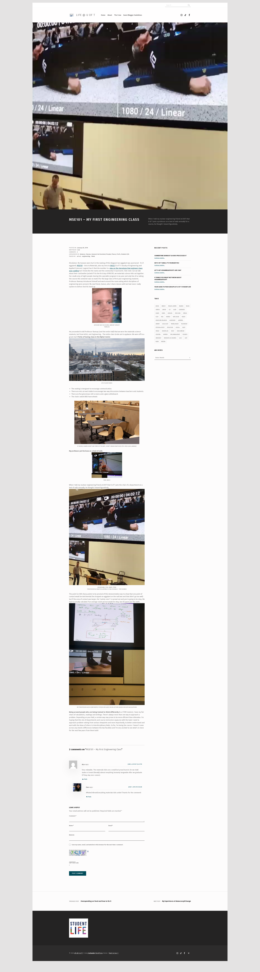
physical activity (160, 327)
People (108, 254)
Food (157, 316)
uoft (186, 338)
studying (158, 334)
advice (157, 306)
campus (158, 309)
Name (71, 825)
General (94, 254)
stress (157, 330)
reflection (170, 327)
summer (165, 334)
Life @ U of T (85, 15)
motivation (184, 323)
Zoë (78, 250)
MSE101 (80, 266)
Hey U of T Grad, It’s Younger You (166, 263)
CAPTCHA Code (74, 863)
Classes (88, 254)
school (178, 327)
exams (163, 313)
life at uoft (165, 323)
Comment (72, 816)
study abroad (180, 330)
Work (157, 341)
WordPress (99, 953)
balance (181, 306)
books (187, 306)
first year (177, 313)
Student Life (125, 254)
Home (103, 15)
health (183, 316)
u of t (180, 338)
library (158, 323)
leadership (172, 320)
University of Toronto (170, 338)
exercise (170, 313)
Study (172, 330)
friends (168, 316)
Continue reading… (159, 258)
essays (157, 313)
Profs (118, 254)
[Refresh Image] (88, 851)
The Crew (117, 15)
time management (175, 334)
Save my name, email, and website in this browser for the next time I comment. (97, 844)
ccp (170, 309)
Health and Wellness (161, 320)
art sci (79, 256)
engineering (86, 256)
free (162, 316)
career (164, 309)
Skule (93, 256)
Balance (82, 254)
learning (180, 320)
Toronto (185, 334)
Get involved (101, 254)
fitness (185, 313)
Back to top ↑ (114, 953)
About (110, 15)
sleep (183, 327)
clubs (174, 309)
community (182, 309)
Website (71, 835)
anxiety (164, 306)
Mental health (175, 323)
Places (114, 254)
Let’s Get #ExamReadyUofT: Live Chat (167, 270)
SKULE (112, 266)
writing (163, 341)
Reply (85, 779)
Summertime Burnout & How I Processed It (170, 256)
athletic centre (172, 306)
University (158, 338)
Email (110, 825)
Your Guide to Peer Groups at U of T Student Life (172, 287)
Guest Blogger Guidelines (132, 15)
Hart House (176, 316)
